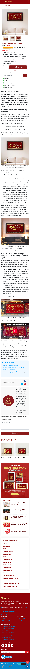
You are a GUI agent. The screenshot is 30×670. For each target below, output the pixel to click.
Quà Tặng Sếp (6, 548)
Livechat (27, 666)
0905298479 (5, 611)
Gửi (25, 75)
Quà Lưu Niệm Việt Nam (8, 575)
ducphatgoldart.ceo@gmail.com (9, 614)
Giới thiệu (4, 618)
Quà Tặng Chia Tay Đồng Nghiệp (10, 578)
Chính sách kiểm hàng (7, 635)
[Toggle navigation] (2, 2)
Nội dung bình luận (6, 419)
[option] (15, 22)
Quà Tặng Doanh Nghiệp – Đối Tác (11, 583)
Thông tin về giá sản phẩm (8, 628)
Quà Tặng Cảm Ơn (7, 554)
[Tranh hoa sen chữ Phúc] (22, 449)
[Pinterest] (25, 384)
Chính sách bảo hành (6, 637)
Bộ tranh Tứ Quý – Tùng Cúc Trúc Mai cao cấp (13, 367)
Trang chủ (3, 5)
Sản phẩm (8, 5)
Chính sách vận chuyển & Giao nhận (10, 633)
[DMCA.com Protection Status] (22, 663)
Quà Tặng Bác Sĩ (7, 567)
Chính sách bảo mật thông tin (8, 626)
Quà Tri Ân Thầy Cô (7, 570)
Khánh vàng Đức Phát (7, 620)
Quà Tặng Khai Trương (8, 564)
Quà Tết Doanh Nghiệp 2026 (9, 581)
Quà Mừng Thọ (6, 546)
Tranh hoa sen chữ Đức (6, 457)
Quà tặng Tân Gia (7, 562)
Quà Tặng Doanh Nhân (8, 551)
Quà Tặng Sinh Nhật (7, 559)
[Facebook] (25, 381)
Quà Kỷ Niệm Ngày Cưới (8, 573)
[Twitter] (22, 384)
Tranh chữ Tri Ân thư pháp (9, 369)
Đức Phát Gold (9, 2)
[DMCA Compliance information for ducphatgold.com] (6, 666)
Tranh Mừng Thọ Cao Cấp (11, 372)
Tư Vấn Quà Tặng (21, 618)
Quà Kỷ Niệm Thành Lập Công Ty (10, 586)
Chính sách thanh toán (7, 630)
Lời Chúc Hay (20, 620)
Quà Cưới (5, 543)
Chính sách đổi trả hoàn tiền (8, 639)
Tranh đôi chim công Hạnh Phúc (10, 365)
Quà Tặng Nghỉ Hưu (7, 556)
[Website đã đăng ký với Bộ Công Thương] (6, 656)
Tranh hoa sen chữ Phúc (20, 457)
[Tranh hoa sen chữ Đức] (8, 449)
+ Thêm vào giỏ (18, 67)
